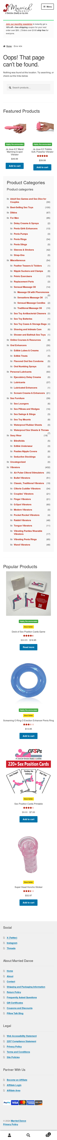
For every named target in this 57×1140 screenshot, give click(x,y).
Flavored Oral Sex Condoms (28, 361)
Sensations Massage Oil (30, 297)
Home (9, 46)
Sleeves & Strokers (24, 249)
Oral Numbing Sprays (25, 366)
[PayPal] (28, 1102)
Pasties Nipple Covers (25, 451)
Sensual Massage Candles (31, 302)
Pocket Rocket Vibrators (26, 515)
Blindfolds (19, 440)
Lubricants (19, 382)
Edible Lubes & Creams (26, 350)
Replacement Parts (24, 281)
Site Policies (13, 1057)
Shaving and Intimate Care (28, 329)
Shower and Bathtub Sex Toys (30, 334)
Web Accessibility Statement (22, 1035)
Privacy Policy (14, 1046)
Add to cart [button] (14, 165)
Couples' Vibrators (23, 493)
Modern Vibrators (23, 509)
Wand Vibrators (22, 544)
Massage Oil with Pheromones (33, 292)
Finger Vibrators (22, 499)
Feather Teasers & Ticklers (28, 265)
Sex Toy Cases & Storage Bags (30, 324)
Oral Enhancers (18, 345)
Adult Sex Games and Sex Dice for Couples (28, 200)
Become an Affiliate (17, 1079)
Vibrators (15, 467)
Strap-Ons (19, 255)
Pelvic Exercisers (23, 276)
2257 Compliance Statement (21, 1041)
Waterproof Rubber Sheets (28, 424)
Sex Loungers (21, 403)
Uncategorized (18, 461)
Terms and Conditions (18, 1051)
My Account (9, 1135)
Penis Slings (20, 244)
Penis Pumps (21, 233)
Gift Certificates (15, 1002)
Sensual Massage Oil (25, 286)
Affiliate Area (13, 1090)
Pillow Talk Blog (15, 1013)
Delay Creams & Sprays (26, 223)
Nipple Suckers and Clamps (28, 271)
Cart (44, 1133)
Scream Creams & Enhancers (29, 393)
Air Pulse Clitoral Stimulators (29, 472)
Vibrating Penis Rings (25, 539)
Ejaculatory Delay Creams (27, 377)
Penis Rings (20, 239)
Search (28, 1135)
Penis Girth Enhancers (25, 228)
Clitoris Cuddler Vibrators (27, 488)
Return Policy (14, 992)
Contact (11, 981)
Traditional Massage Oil (29, 308)
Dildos (13, 212)
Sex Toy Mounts (22, 419)
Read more (28, 647)
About (10, 976)
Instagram (12, 942)
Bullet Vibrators (22, 477)
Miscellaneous (17, 260)
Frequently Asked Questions (22, 997)
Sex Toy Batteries (23, 318)
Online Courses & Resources (25, 339)
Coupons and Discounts (20, 1008)
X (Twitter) (12, 937)
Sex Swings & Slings (25, 414)
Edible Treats (21, 355)
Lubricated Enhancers (25, 387)
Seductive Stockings (25, 456)
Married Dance (18, 1120)
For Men (14, 217)
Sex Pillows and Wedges (27, 408)
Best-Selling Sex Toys (21, 207)
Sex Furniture (17, 398)
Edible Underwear (23, 446)
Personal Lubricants (21, 371)
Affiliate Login (14, 1085)
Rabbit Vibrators (22, 520)
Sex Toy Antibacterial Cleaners (30, 313)
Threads (11, 948)
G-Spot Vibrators (22, 504)
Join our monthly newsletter (19, 24)
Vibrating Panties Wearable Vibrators (28, 532)
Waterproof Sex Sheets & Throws (31, 430)
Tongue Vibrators (23, 525)
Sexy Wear (15, 435)
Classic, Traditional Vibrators (29, 483)
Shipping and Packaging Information (26, 986)
